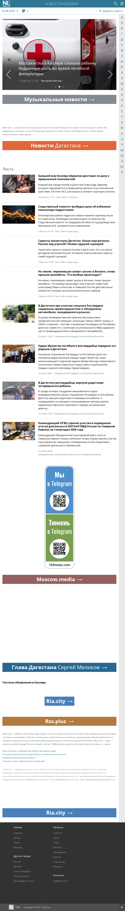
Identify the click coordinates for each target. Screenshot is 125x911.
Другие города (22, 856)
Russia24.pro (106, 779)
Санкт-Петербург (22, 871)
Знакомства (59, 861)
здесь (107, 744)
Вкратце (18, 847)
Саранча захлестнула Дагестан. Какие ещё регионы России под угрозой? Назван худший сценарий (74, 242)
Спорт (56, 842)
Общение (58, 866)
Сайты (56, 837)
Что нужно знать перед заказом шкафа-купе (23, 761)
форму (28, 134)
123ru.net (45, 907)
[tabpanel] (59, 54)
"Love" (82, 779)
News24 (89, 779)
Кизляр (18, 827)
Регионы (57, 847)
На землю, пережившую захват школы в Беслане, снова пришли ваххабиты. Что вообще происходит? (76, 273)
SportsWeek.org (62, 779)
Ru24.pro (96, 779)
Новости (57, 832)
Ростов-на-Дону (22, 876)
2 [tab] (59, 87)
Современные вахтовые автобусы (18, 757)
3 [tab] (63, 87)
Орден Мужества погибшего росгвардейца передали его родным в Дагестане (77, 347)
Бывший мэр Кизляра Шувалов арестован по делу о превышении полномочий (73, 177)
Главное (18, 832)
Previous (8, 74)
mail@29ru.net (60, 880)
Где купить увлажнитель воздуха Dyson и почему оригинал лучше (34, 754)
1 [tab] (55, 87)
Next (110, 74)
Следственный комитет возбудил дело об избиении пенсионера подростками (74, 208)
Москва (17, 866)
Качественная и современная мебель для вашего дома (29, 750)
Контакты (58, 875)
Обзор (17, 837)
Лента (17, 842)
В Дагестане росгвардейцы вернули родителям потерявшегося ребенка (71, 384)
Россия (17, 861)
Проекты (58, 827)
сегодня (38, 744)
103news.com (30, 779)
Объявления (59, 852)
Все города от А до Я (24, 880)
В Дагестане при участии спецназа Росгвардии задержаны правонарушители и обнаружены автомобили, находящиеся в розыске (70, 309)
